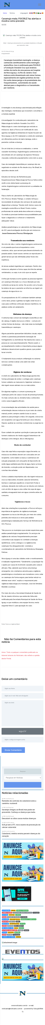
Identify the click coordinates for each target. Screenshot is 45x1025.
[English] (30, 13)
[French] (32, 13)
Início (5, 13)
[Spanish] (42, 13)
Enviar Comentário (13, 750)
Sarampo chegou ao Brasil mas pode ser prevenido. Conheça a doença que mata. (19, 811)
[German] (34, 13)
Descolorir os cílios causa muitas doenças (19, 818)
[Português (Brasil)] (38, 13)
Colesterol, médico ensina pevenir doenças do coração (21, 835)
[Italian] (36, 13)
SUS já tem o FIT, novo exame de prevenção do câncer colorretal (21, 826)
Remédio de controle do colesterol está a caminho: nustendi (19, 802)
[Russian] (40, 13)
